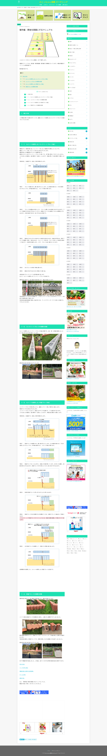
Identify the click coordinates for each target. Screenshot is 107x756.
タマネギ (81, 542)
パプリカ (69, 544)
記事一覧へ (22, 678)
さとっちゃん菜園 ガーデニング (53, 2)
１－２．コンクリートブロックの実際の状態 (36, 99)
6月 (80, 185)
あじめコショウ (74, 538)
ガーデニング (73, 138)
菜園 (30, 739)
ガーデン (69, 540)
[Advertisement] (42, 131)
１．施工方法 (29, 94)
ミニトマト (77, 546)
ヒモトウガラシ (76, 544)
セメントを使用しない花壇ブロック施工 (35, 84)
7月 (74, 185)
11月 (74, 196)
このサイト (46, 4)
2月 (68, 190)
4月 (74, 188)
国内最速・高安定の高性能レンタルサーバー (76, 430)
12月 (68, 196)
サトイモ (80, 540)
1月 (74, 190)
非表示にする (44, 91)
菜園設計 (25, 7)
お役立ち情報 (73, 134)
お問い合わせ (64, 4)
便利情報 (69, 548)
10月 (80, 196)
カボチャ (85, 538)
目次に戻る (22, 664)
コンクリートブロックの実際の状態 (34, 81)
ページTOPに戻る (24, 667)
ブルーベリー (70, 546)
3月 (80, 188)
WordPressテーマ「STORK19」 (73, 456)
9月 (68, 199)
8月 (68, 185)
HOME (41, 4)
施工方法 (25, 76)
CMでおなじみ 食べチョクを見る (74, 306)
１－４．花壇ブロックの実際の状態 (34, 105)
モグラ (82, 546)
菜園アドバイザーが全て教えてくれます (75, 176)
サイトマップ (51, 4)
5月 (68, 188)
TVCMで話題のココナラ (72, 463)
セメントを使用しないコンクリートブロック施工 (37, 78)
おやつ (80, 538)
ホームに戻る (23, 674)
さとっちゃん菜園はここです (75, 34)
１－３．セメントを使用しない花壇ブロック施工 (37, 102)
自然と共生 (73, 148)
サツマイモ (75, 540)
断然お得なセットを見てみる (73, 378)
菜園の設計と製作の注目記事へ (27, 671)
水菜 (78, 548)
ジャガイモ (70, 542)
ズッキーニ (76, 542)
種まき (83, 548)
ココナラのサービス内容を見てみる (74, 481)
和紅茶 (72, 141)
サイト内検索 (58, 4)
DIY (22, 7)
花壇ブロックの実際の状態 (32, 86)
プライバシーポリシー (56, 750)
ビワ (82, 544)
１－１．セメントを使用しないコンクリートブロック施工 (39, 97)
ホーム (49, 750)
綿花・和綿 (72, 52)
